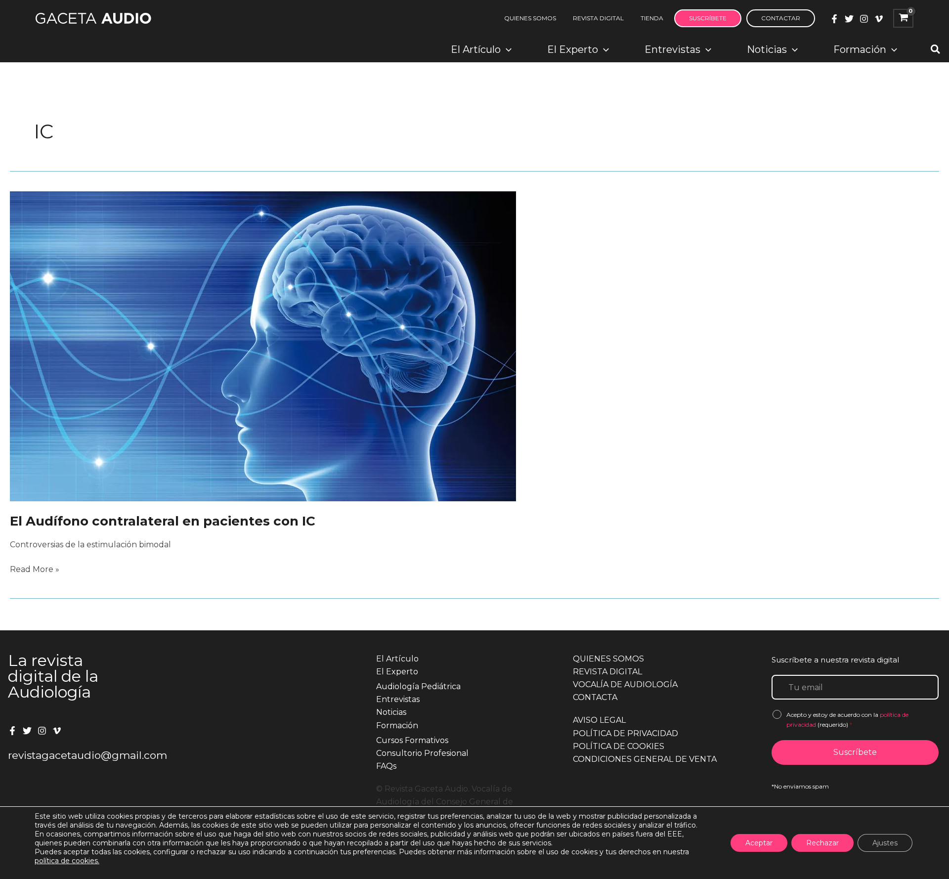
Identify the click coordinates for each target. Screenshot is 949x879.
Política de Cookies (618, 746)
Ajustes (885, 842)
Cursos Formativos (412, 740)
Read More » (34, 570)
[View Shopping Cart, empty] (903, 18)
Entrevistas (398, 699)
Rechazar (822, 842)
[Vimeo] (878, 18)
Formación (397, 725)
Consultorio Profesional (422, 753)
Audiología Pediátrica (418, 686)
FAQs (386, 766)
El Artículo (397, 658)
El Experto (397, 671)
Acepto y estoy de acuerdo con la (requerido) (847, 719)
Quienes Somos (608, 658)
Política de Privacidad (625, 733)
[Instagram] (864, 18)
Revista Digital (607, 671)
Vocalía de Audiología (625, 684)
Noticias (391, 712)
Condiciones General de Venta (645, 759)
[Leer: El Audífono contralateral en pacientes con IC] (263, 346)
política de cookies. (67, 860)
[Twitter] (849, 18)
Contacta (595, 697)
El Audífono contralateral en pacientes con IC (162, 521)
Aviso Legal (599, 720)
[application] (506, 49)
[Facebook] (834, 18)
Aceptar (759, 842)
